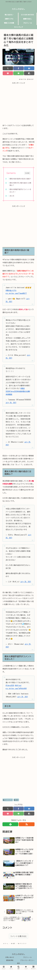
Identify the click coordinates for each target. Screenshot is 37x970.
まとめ (12, 196)
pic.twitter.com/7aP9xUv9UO (16, 688)
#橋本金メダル (11, 290)
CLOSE (27, 173)
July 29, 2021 (22, 697)
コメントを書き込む (18, 936)
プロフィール (27, 957)
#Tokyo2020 (13, 391)
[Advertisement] (18, 103)
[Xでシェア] (8, 68)
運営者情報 (9, 960)
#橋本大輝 (25, 391)
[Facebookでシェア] (18, 68)
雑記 (17, 800)
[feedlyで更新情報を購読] (10, 824)
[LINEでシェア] (18, 73)
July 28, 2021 (11, 402)
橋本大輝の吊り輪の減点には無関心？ (20, 184)
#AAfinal (18, 685)
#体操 (19, 391)
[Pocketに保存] (8, 73)
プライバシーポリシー (27, 960)
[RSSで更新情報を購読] (27, 824)
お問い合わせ (9, 957)
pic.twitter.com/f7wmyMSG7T (16, 293)
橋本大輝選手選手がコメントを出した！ (20, 191)
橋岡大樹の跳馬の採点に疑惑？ (20, 179)
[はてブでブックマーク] (29, 68)
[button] (29, 73)
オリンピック (8, 800)
